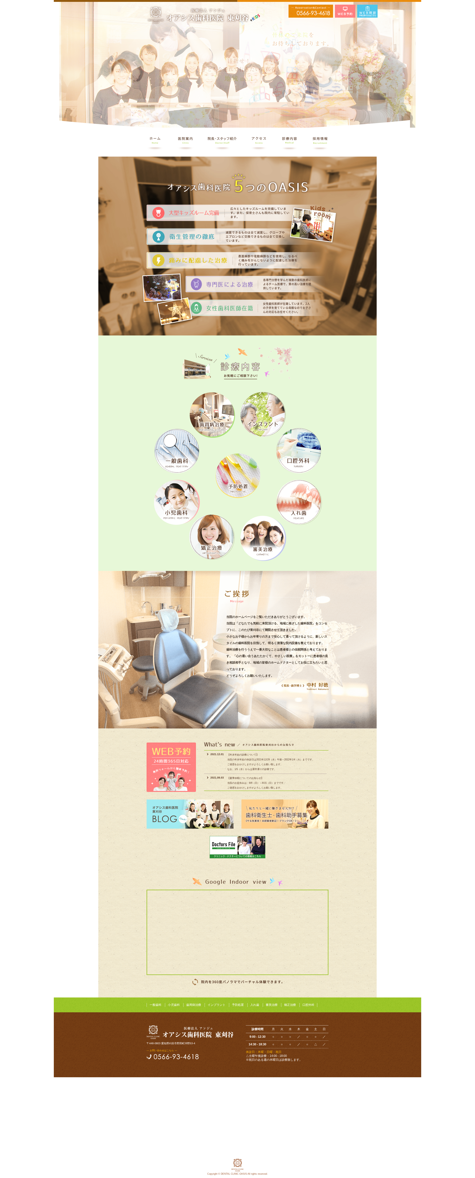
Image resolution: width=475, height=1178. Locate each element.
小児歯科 (174, 1004)
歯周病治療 (193, 1004)
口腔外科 (308, 1004)
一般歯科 (155, 1004)
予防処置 (238, 1004)
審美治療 (272, 1004)
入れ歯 (254, 1004)
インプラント (216, 1004)
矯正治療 (290, 1004)
